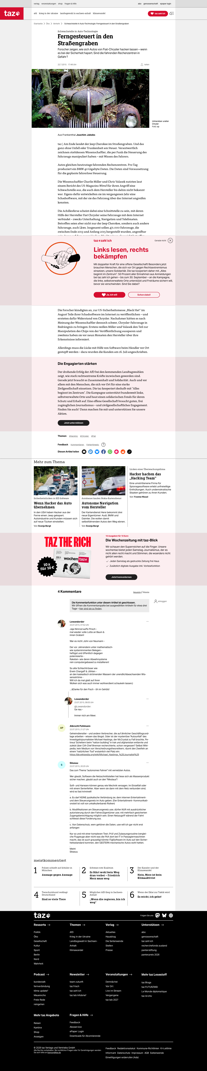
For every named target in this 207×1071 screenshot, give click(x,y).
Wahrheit (38, 963)
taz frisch (74, 986)
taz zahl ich (147, 941)
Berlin (37, 954)
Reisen (37, 1023)
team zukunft (76, 981)
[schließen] (170, 240)
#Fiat (93, 436)
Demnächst (112, 981)
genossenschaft (150, 936)
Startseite (38, 24)
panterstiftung (149, 950)
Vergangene (112, 995)
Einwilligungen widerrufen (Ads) (122, 1057)
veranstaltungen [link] (48, 3)
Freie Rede (39, 999)
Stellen (109, 945)
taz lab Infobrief (78, 995)
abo (144, 932)
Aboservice (76, 1026)
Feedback (75, 1022)
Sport (37, 950)
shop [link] (60, 3)
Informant (111, 1052)
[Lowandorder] (61, 623)
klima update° (41, 990)
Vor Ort (109, 986)
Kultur (37, 945)
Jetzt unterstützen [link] (73, 422)
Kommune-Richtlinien (148, 1048)
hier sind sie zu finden (90, 608)
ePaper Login (77, 1031)
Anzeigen (39, 1036)
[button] (171, 13)
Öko (48, 24)
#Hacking (73, 436)
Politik (37, 932)
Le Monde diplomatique (154, 991)
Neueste (137, 592)
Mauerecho (40, 995)
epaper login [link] (165, 3)
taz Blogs (146, 982)
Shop (36, 1032)
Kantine (38, 1027)
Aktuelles (110, 932)
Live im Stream (113, 990)
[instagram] (171, 917)
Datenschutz (124, 1052)
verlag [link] (36, 3)
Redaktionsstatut (126, 1048)
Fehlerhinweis (92, 444)
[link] (36, 13)
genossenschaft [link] (150, 3)
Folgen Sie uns (146, 915)
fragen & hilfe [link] (70, 3)
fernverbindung (42, 986)
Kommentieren (77, 444)
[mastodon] (157, 917)
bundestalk (39, 981)
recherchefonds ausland (154, 945)
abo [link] (139, 3)
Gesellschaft (40, 941)
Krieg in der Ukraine (80, 936)
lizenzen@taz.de (54, 1052)
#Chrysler (84, 436)
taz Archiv (147, 996)
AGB (146, 1052)
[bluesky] (164, 917)
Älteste (146, 592)
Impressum (138, 1052)
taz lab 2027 (112, 999)
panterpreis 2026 (151, 954)
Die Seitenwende (114, 941)
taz (42, 915)
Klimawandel (76, 950)
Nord (36, 959)
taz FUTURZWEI (150, 987)
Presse (109, 950)
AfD (72, 932)
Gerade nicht (160, 240)
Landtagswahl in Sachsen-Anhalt (83, 943)
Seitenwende (157, 1052)
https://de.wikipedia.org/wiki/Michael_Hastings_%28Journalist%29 (104, 754)
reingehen (39, 1004)
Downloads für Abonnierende (85, 1035)
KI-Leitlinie (166, 1048)
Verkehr (56, 24)
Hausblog (111, 936)
